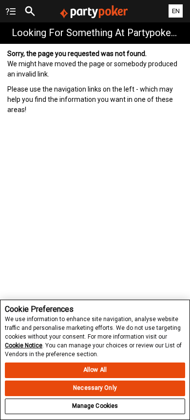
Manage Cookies (95, 405)
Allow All (95, 369)
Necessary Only (95, 387)
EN (176, 11)
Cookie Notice (23, 345)
